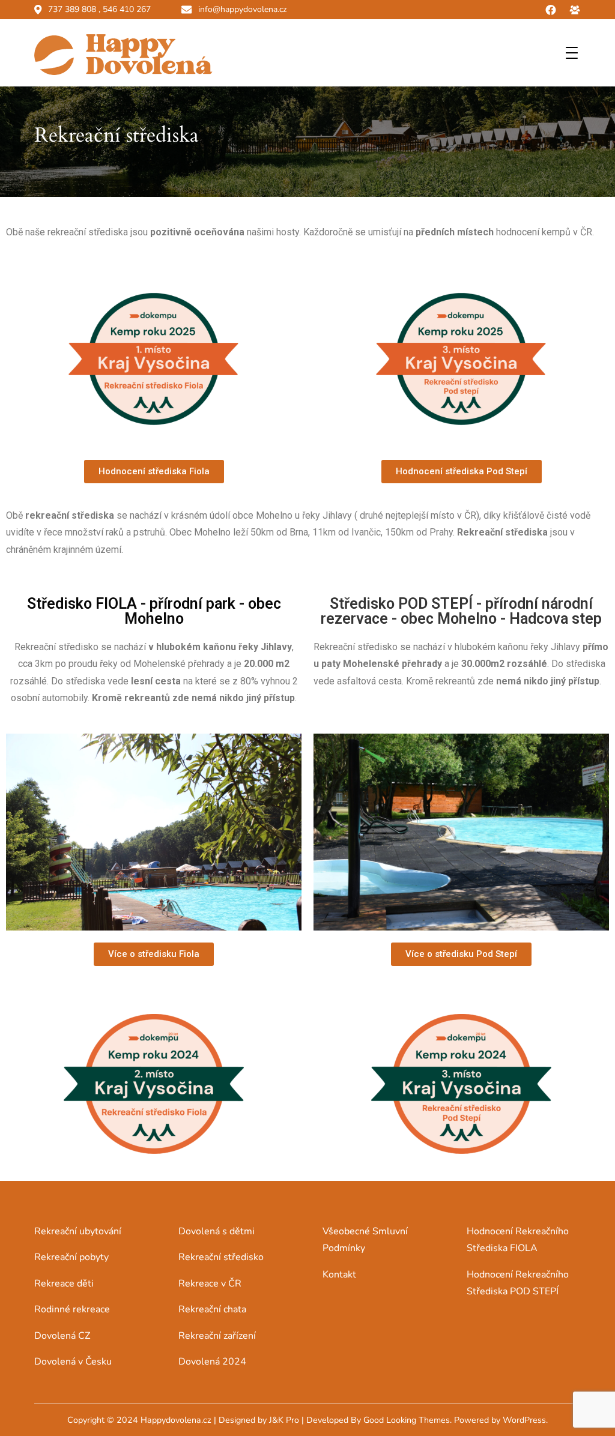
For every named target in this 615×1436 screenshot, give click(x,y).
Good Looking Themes (406, 1420)
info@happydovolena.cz (242, 9)
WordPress (524, 1420)
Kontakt (339, 1274)
